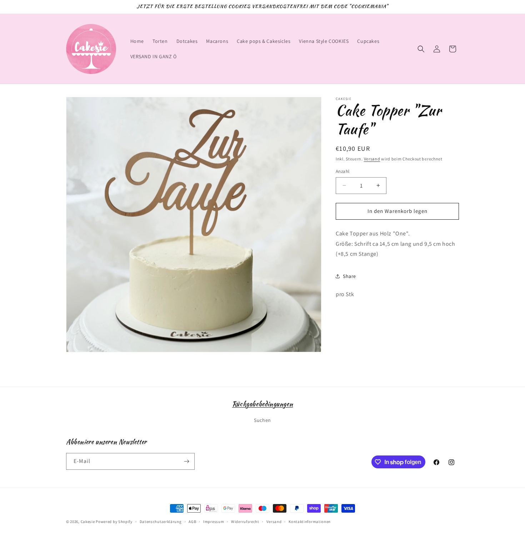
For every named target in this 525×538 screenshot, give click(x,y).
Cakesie (88, 521)
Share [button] (349, 276)
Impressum (213, 521)
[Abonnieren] (186, 461)
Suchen (262, 420)
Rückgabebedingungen (262, 404)
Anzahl (342, 171)
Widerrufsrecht (245, 521)
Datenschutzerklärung (161, 521)
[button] (421, 49)
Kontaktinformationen (310, 521)
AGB (192, 521)
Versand (372, 158)
